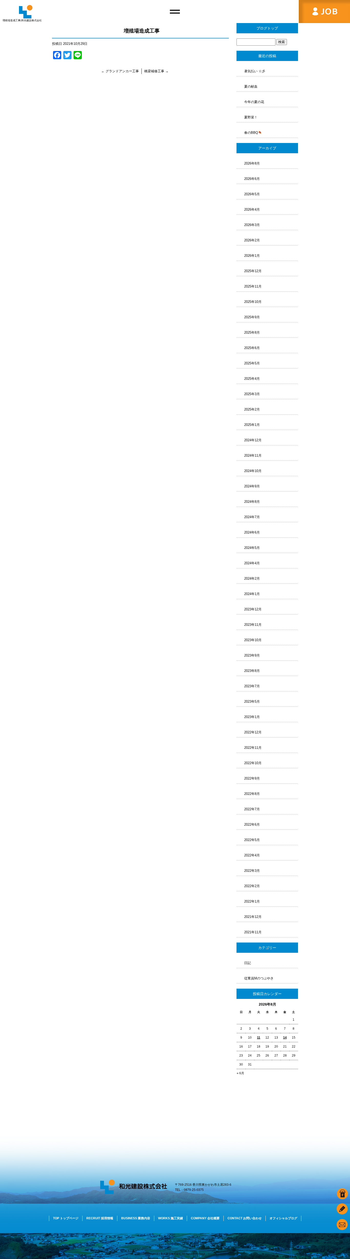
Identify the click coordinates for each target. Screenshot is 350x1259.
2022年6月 (252, 824)
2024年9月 (252, 486)
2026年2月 (252, 240)
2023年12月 (253, 609)
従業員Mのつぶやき (259, 978)
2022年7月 (252, 809)
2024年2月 (252, 578)
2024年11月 (253, 455)
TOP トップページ (65, 1218)
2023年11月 (253, 625)
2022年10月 (253, 763)
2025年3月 (252, 394)
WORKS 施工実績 (170, 1218)
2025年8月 (252, 332)
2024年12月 (253, 440)
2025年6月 (252, 348)
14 (285, 1037)
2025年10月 (253, 302)
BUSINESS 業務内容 (135, 1218)
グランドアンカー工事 (120, 71)
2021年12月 (253, 917)
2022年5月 (252, 840)
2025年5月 (252, 363)
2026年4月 (252, 209)
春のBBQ (251, 133)
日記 (247, 963)
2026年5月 (252, 194)
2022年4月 (252, 855)
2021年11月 (253, 932)
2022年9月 (252, 778)
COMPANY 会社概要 (205, 1218)
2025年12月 (253, 271)
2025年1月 (252, 425)
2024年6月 (252, 532)
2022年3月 (252, 871)
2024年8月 (252, 502)
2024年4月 (252, 563)
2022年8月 (252, 794)
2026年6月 (252, 179)
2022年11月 (253, 748)
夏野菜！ (251, 117)
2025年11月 (253, 286)
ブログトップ (267, 28)
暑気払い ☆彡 (254, 71)
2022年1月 (252, 901)
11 (258, 1037)
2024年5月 (252, 548)
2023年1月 (252, 717)
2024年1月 (252, 594)
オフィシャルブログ (283, 1218)
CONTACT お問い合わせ (245, 1218)
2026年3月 (252, 225)
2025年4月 (252, 379)
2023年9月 (252, 655)
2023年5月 (252, 701)
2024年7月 (252, 517)
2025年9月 (252, 317)
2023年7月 (252, 686)
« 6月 (240, 1073)
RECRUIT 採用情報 (99, 1218)
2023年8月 (252, 671)
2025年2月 (252, 409)
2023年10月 (253, 640)
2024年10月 (253, 471)
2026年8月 (252, 163)
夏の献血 (251, 86)
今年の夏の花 (254, 102)
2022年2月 (252, 886)
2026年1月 (252, 256)
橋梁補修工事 (156, 71)
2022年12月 (253, 732)
